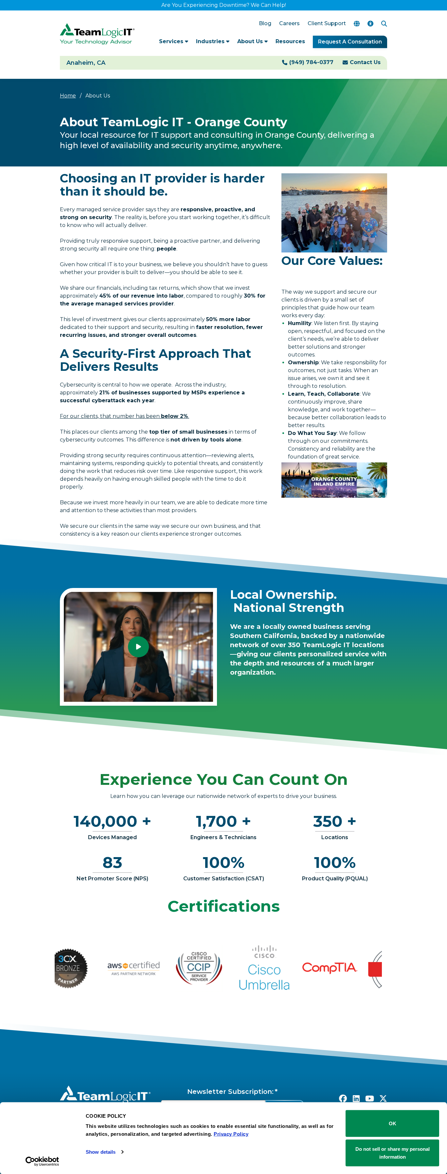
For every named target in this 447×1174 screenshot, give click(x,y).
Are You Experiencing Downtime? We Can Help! (223, 5)
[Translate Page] (357, 24)
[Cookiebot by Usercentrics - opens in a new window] (42, 1161)
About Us (250, 41)
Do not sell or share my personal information (392, 1152)
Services (172, 41)
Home (68, 96)
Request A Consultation (350, 42)
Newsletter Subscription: (230, 1092)
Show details (101, 1152)
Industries (211, 41)
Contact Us (365, 62)
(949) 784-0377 (311, 62)
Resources (290, 41)
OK (392, 1123)
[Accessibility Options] (370, 24)
